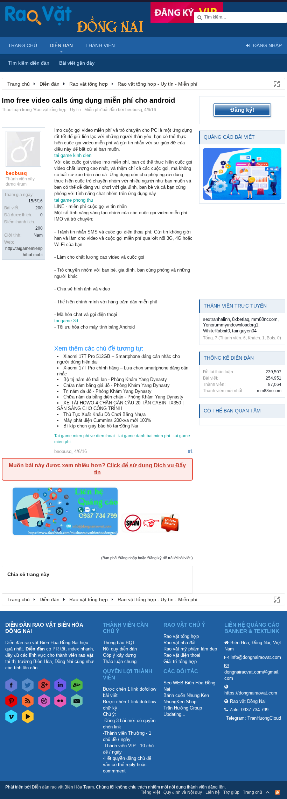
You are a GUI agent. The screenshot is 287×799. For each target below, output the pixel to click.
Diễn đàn (61, 45)
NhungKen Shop (179, 701)
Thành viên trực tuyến (235, 306)
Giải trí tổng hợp (180, 661)
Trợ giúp (231, 792)
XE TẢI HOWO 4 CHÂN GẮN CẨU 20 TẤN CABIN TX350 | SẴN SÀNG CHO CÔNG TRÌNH (120, 405)
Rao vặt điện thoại (181, 655)
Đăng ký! (242, 110)
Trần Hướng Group (182, 708)
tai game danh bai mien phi (144, 435)
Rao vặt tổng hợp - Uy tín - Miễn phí (67, 109)
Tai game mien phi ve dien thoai (84, 435)
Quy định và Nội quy (182, 792)
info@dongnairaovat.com (256, 657)
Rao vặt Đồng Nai (248, 701)
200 (39, 208)
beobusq (133, 109)
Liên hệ (212, 792)
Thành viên (100, 45)
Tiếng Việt (150, 792)
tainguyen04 (244, 330)
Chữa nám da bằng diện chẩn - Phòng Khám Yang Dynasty (123, 397)
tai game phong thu (73, 200)
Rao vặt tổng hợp (181, 636)
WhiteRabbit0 (216, 330)
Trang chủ (22, 45)
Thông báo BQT (119, 642)
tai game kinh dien (72, 155)
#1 (190, 451)
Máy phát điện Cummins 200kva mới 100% (107, 420)
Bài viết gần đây (76, 63)
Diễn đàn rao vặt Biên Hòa (57, 787)
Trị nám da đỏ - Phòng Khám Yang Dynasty (107, 391)
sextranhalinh (216, 319)
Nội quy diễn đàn (120, 649)
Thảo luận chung (119, 661)
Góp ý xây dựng (119, 655)
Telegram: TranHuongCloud (253, 718)
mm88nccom (264, 319)
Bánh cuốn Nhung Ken (186, 695)
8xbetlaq (240, 319)
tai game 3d (66, 320)
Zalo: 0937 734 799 (249, 709)
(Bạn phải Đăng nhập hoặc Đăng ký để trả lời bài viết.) (147, 558)
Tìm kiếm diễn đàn (28, 63)
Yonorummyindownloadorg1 (230, 324)
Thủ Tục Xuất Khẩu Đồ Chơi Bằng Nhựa (104, 414)
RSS (277, 792)
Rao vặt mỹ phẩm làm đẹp (190, 649)
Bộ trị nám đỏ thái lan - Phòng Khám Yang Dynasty (115, 379)
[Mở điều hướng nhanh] (276, 83)
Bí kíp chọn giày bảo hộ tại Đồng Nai (100, 426)
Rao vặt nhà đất (179, 642)
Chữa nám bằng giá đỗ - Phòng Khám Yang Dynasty (116, 385)
